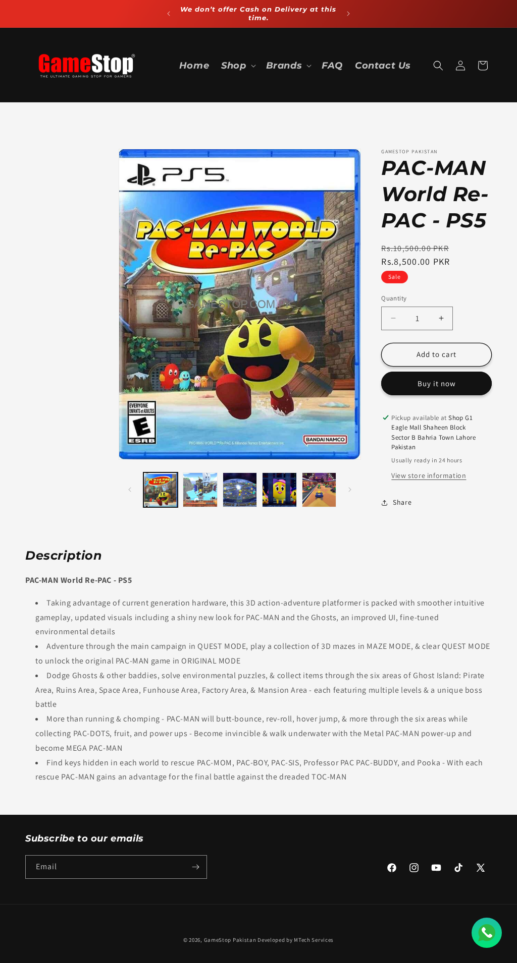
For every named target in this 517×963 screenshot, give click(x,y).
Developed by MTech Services (295, 939)
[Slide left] (130, 489)
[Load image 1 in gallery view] (160, 489)
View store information (428, 475)
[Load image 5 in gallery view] (319, 489)
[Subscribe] (195, 867)
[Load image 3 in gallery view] (240, 489)
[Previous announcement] (169, 13)
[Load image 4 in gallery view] (279, 489)
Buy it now (437, 383)
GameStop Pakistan (230, 939)
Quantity (393, 298)
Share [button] (402, 502)
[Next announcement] (348, 13)
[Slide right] (350, 489)
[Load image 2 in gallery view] (200, 489)
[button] (237, 66)
